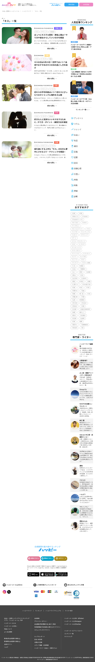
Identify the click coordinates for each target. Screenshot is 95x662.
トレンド (77, 129)
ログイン (61, 558)
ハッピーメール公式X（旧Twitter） (74, 618)
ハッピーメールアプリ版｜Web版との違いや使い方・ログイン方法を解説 (81, 101)
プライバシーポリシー (40, 621)
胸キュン (82, 312)
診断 (73, 69)
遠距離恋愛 (85, 324)
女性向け (53, 31)
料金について (8, 629)
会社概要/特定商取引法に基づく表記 (45, 624)
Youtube (85, 216)
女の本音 (75, 278)
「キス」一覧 (38, 11)
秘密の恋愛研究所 (85, 309)
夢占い (74, 275)
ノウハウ (44, 59)
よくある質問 (8, 632)
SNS (81, 213)
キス (37, 31)
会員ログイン (8, 644)
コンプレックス (86, 232)
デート (74, 238)
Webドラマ (75, 216)
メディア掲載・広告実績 (41, 645)
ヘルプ (6, 647)
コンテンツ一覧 (68, 633)
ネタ (74, 244)
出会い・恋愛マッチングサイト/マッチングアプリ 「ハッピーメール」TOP (16, 619)
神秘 (76, 191)
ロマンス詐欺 (86, 262)
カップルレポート (39, 636)
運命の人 (75, 324)
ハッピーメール (77, 247)
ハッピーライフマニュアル (53, 610)
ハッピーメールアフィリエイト (73, 631)
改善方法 (75, 290)
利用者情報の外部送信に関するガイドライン (47, 627)
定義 (76, 152)
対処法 (81, 281)
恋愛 (51, 59)
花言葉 (74, 318)
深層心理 (58, 28)
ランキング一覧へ (82, 109)
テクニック (44, 31)
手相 (88, 287)
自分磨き (83, 315)
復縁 (89, 281)
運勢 (81, 321)
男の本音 (75, 303)
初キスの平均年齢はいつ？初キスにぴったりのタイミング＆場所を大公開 (50, 93)
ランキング (75, 262)
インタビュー (76, 225)
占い (74, 272)
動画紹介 (83, 269)
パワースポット (77, 250)
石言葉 (74, 309)
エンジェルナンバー (78, 228)
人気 (74, 266)
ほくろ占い (75, 222)
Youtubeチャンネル (78, 219)
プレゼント (87, 253)
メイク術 (83, 256)
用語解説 (82, 300)
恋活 (56, 112)
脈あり (74, 315)
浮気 (89, 293)
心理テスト (75, 284)
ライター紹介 (69, 610)
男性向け (75, 306)
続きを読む (51, 48)
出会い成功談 (38, 639)
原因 (81, 272)
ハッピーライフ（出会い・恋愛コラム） (46, 648)
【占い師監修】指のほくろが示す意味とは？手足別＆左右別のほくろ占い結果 (81, 74)
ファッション (76, 253)
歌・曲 (81, 293)
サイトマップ (68, 636)
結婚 (74, 312)
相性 (83, 306)
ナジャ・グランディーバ (79, 241)
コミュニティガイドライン (42, 630)
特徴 (76, 180)
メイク (74, 256)
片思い (77, 174)
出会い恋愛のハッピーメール (10, 11)
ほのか (85, 222)
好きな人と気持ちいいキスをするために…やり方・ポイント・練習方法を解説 (50, 121)
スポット (75, 235)
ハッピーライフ (26, 11)
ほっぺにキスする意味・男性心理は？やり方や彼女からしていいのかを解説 (51, 36)
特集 (47, 55)
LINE (74, 213)
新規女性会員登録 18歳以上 (12, 638)
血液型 (82, 318)
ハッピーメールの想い (10, 626)
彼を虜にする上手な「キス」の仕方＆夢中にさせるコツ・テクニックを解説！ (51, 150)
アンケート (78, 118)
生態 (74, 300)
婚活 (76, 146)
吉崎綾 (88, 272)
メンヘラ (75, 259)
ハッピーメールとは (10, 623)
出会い (74, 42)
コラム (77, 124)
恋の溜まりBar (87, 284)
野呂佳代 (75, 327)
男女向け (52, 116)
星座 (83, 290)
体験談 (81, 266)
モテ (83, 259)
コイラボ (75, 232)
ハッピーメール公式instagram (73, 621)
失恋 (76, 141)
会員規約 (37, 618)
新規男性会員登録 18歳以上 (12, 641)
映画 (74, 293)
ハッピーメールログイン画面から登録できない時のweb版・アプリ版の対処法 (81, 47)
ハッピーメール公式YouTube (72, 624)
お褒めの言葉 (38, 642)
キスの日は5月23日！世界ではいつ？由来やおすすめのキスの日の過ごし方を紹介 (51, 65)
